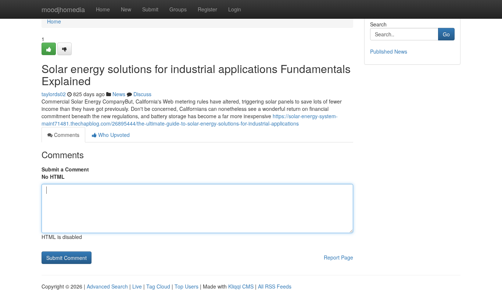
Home (103, 9)
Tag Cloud (158, 286)
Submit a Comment (65, 169)
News (118, 94)
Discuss (142, 94)
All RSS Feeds (274, 286)
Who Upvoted (113, 134)
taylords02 (54, 94)
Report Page (338, 257)
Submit (150, 9)
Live (137, 286)
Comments (66, 134)
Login (234, 9)
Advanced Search (107, 286)
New (126, 9)
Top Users (186, 286)
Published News (388, 51)
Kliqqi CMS (241, 286)
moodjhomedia (63, 9)
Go (446, 34)
